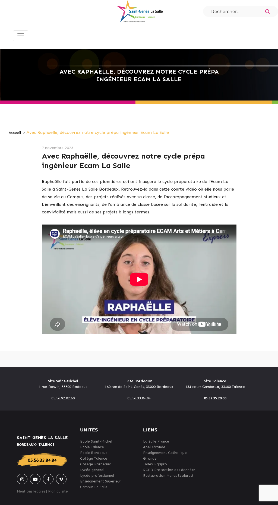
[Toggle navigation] (20, 35)
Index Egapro (155, 464)
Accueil (15, 133)
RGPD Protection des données (169, 470)
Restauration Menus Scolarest (168, 476)
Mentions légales (31, 491)
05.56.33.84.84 (42, 460)
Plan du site (58, 491)
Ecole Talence (92, 447)
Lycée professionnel (97, 476)
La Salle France (156, 441)
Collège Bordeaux (95, 464)
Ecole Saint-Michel (96, 441)
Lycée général (92, 470)
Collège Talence (93, 458)
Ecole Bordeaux (94, 453)
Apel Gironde (154, 447)
